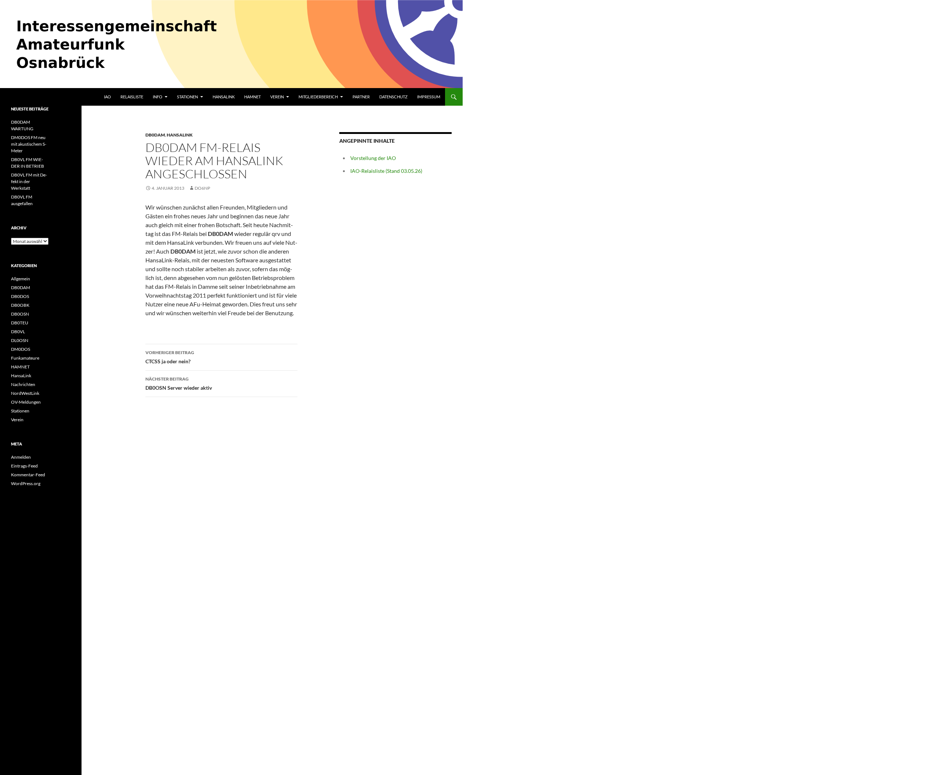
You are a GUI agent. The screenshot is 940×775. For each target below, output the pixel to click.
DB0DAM (155, 135)
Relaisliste (131, 96)
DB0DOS (20, 296)
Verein (277, 96)
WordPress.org (25, 483)
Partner (361, 96)
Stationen (187, 96)
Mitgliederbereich (318, 96)
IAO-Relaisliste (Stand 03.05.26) (386, 171)
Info (157, 96)
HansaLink (224, 96)
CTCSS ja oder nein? (169, 357)
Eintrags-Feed (24, 466)
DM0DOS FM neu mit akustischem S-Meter (28, 144)
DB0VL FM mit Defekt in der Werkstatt (29, 181)
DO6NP (202, 188)
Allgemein (20, 278)
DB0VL (18, 331)
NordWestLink (25, 393)
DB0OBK (20, 305)
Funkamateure (25, 358)
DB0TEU (19, 322)
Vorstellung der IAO (373, 158)
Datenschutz (393, 96)
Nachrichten (23, 384)
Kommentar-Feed (28, 474)
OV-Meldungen (26, 402)
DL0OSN (19, 340)
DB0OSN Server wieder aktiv (178, 383)
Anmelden (21, 457)
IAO (107, 96)
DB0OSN (20, 314)
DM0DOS (20, 349)
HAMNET (252, 96)
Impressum (428, 96)
